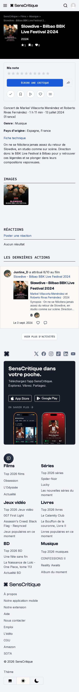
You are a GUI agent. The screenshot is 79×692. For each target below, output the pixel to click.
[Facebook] (44, 355)
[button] (73, 5)
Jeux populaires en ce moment (19, 534)
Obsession (11, 480)
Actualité (10, 494)
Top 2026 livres (52, 509)
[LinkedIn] (66, 355)
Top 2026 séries (52, 473)
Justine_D (20, 272)
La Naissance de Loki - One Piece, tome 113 (19, 565)
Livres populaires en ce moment (57, 534)
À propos (10, 594)
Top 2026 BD (13, 551)
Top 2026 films (14, 474)
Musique (34, 16)
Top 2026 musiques (54, 551)
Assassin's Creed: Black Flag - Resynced (20, 524)
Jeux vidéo (15, 502)
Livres (47, 502)
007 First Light (14, 515)
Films (23, 16)
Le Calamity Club (52, 515)
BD (7, 543)
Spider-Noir (49, 479)
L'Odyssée (11, 487)
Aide (7, 614)
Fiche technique (15, 138)
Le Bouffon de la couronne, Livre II (53, 524)
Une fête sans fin (16, 556)
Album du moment (54, 572)
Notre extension (15, 607)
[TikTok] (58, 355)
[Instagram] (51, 355)
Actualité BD (12, 573)
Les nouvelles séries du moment (57, 493)
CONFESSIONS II (53, 558)
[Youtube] (73, 355)
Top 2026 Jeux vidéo (18, 509)
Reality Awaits (50, 565)
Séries (47, 465)
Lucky (45, 484)
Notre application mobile (21, 600)
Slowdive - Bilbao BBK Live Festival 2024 (25, 20)
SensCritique (11, 16)
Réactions (14, 229)
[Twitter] (36, 355)
